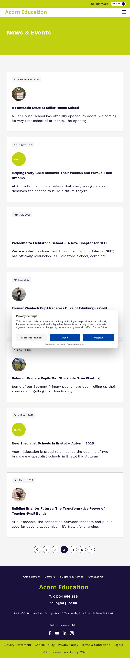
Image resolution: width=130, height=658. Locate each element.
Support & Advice (72, 576)
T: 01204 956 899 (63, 596)
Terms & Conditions (95, 645)
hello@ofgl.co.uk (63, 603)
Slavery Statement (17, 645)
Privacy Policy (68, 645)
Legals (118, 645)
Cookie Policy (45, 645)
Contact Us (96, 576)
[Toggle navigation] (124, 12)
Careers (50, 576)
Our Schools (31, 576)
